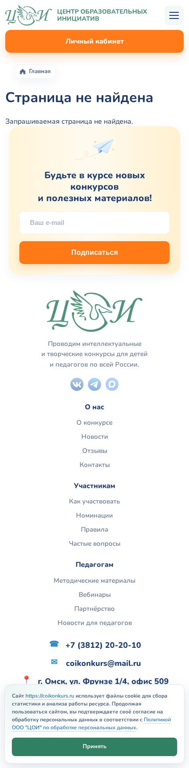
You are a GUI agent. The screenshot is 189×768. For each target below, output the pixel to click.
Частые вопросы (94, 543)
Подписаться (94, 252)
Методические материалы (94, 580)
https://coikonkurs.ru (49, 695)
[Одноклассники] (112, 384)
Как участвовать (94, 501)
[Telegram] (94, 384)
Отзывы (94, 450)
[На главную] (28, 15)
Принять (94, 746)
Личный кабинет (94, 41)
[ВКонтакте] (77, 384)
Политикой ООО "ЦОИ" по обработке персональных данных (91, 723)
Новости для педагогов (95, 622)
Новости (94, 436)
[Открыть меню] (174, 15)
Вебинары (95, 594)
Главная (40, 71)
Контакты (95, 464)
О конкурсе (94, 422)
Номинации (94, 515)
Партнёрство (94, 608)
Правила (94, 529)
